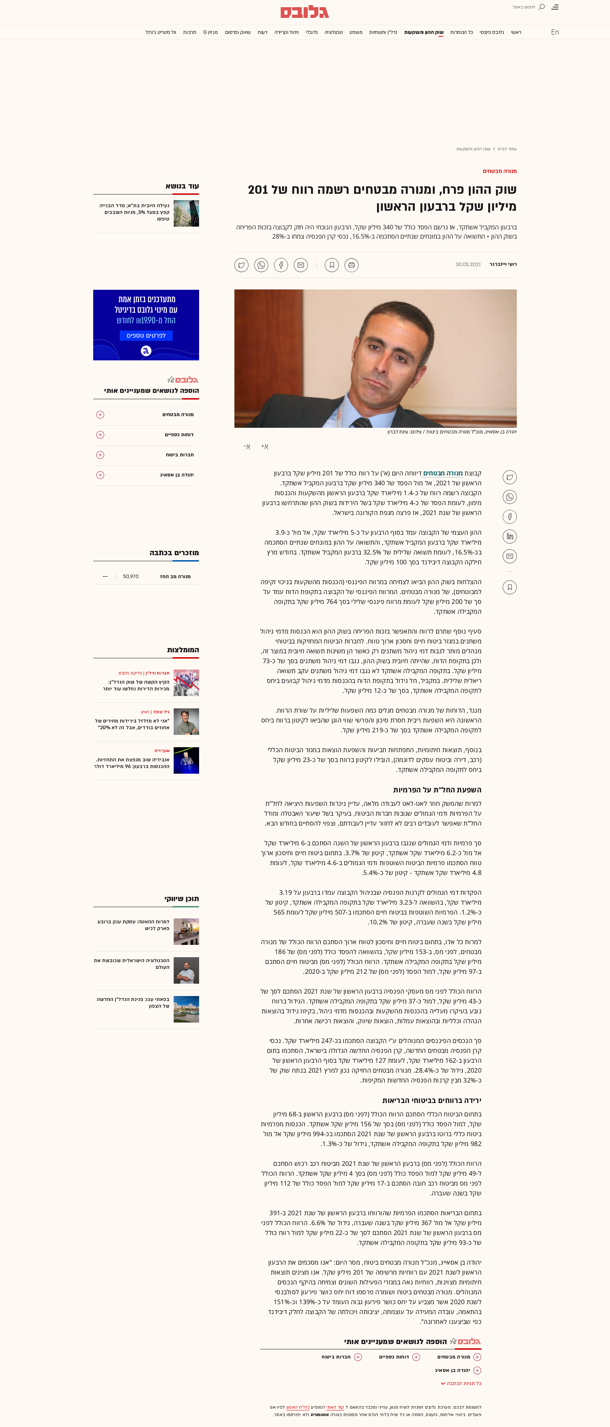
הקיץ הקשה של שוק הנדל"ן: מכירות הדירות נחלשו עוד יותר (136, 685)
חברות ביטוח (336, 1357)
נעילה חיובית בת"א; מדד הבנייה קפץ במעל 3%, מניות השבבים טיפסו (134, 212)
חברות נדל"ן (157, 673)
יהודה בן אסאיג (452, 1370)
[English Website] (555, 32)
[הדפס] (352, 265)
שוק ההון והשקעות (423, 32)
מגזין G (210, 32)
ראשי (516, 32)
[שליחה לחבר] (301, 265)
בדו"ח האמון (298, 1407)
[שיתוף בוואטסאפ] (261, 265)
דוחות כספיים (394, 1357)
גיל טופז (161, 712)
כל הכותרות (461, 32)
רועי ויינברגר (503, 264)
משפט (355, 32)
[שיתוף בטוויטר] (241, 265)
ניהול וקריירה (287, 32)
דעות (263, 32)
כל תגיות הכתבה (464, 1383)
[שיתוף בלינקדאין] (510, 536)
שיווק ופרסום (238, 32)
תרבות (189, 32)
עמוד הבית (507, 149)
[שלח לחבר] (510, 556)
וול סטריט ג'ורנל (160, 32)
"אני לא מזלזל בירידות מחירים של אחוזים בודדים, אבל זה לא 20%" (132, 724)
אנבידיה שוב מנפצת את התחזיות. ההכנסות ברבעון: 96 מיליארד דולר (131, 763)
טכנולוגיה (333, 32)
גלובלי (312, 32)
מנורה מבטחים (500, 171)
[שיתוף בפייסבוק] (281, 265)
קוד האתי (335, 1407)
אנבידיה (161, 751)
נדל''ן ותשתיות (383, 32)
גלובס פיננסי (492, 32)
